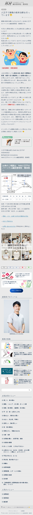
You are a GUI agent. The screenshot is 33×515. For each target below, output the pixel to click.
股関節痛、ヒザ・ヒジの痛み (12, 471)
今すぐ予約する (8, 221)
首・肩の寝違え (8, 427)
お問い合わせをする (9, 226)
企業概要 (23, 510)
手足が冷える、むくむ (10, 455)
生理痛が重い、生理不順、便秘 (13, 438)
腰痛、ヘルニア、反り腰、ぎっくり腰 (15, 404)
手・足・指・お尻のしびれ (12, 411)
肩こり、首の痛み (9, 400)
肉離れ (6, 463)
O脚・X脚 (7, 434)
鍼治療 (6, 501)
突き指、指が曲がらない (11, 459)
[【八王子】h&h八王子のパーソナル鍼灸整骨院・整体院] (16, 5)
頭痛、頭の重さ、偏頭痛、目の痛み (14, 408)
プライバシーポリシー (13, 510)
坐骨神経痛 (7, 467)
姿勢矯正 (6, 494)
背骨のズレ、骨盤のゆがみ (12, 431)
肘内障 (6, 478)
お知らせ (4, 9)
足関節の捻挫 (8, 475)
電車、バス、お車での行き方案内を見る (15, 216)
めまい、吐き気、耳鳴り (11, 419)
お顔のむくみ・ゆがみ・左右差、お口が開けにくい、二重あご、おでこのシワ (16, 451)
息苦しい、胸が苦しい (10, 423)
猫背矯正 (6, 498)
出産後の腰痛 (8, 442)
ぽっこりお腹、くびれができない (14, 446)
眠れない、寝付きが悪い (11, 415)
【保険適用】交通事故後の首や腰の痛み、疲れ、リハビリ (16, 483)
